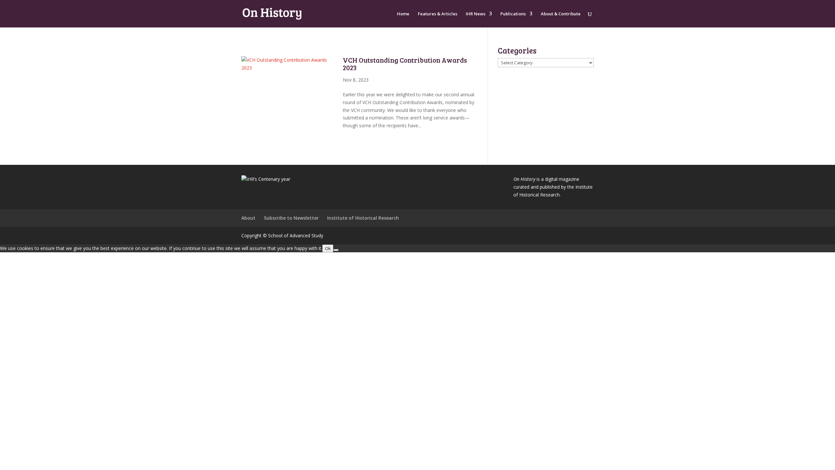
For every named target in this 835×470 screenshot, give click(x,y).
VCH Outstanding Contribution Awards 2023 (405, 63)
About (248, 218)
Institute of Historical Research (363, 218)
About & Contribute (561, 14)
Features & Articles (437, 14)
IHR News (475, 14)
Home (403, 14)
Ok (328, 248)
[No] (336, 250)
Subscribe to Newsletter (291, 218)
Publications (513, 14)
